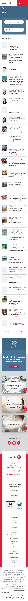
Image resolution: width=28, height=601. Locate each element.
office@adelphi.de (14, 486)
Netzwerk (14, 530)
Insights (14, 562)
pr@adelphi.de (14, 495)
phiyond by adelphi (14, 553)
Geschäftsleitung (14, 522)
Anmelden (14, 366)
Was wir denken (14, 557)
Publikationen (14, 548)
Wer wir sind (14, 517)
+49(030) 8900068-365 (14, 493)
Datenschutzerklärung (19, 590)
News (14, 565)
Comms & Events (14, 551)
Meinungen (14, 560)
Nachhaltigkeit (14, 532)
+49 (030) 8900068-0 (15, 484)
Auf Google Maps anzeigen (13, 474)
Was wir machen (14, 538)
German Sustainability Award (14, 534)
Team (14, 525)
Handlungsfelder (14, 541)
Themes (14, 544)
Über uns (14, 520)
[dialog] (14, 584)
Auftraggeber (14, 527)
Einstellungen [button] (5, 592)
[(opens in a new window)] (19, 509)
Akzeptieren (19, 597)
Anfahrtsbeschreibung (13, 471)
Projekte (14, 546)
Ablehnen (8, 597)
